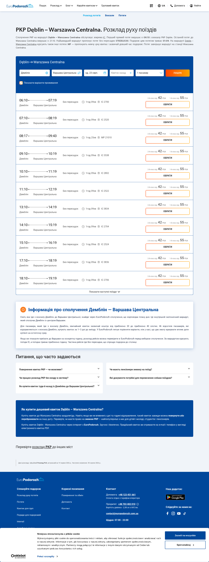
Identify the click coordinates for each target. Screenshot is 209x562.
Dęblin (188, 41)
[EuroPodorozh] (30, 479)
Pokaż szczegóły (45, 556)
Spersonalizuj (184, 544)
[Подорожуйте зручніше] (151, 5)
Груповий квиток (110, 5)
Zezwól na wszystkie (185, 535)
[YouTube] (179, 513)
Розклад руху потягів (27, 495)
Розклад (54, 5)
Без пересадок (70, 102)
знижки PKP (91, 419)
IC (104, 37)
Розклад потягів (92, 15)
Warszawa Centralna (26, 44)
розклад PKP (42, 447)
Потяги (122, 15)
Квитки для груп (25, 508)
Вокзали (109, 15)
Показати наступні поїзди (103, 291)
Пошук (42, 5)
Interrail (20, 521)
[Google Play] (175, 497)
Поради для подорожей (29, 515)
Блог (68, 5)
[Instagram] (173, 513)
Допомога (67, 502)
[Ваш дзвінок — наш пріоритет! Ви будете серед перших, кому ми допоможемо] (137, 504)
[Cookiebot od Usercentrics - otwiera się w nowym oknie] (18, 556)
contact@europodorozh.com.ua (122, 513)
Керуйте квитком (86, 5)
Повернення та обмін (72, 495)
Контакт (66, 508)
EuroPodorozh (91, 424)
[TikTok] (184, 513)
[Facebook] (167, 513)
